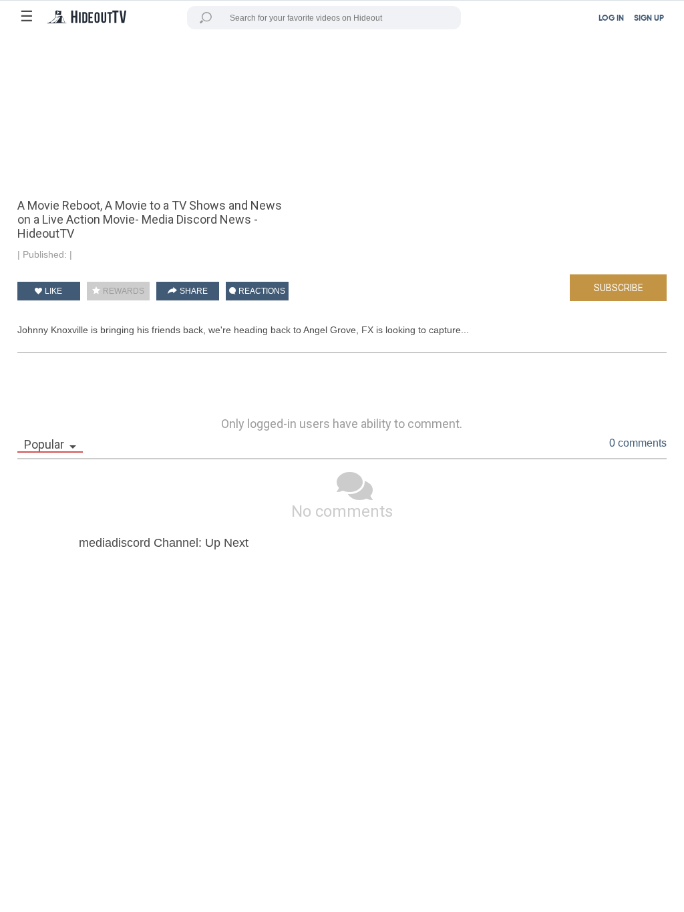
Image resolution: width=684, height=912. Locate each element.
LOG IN (611, 19)
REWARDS (122, 291)
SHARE (193, 291)
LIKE (52, 291)
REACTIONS (260, 291)
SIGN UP (649, 19)
